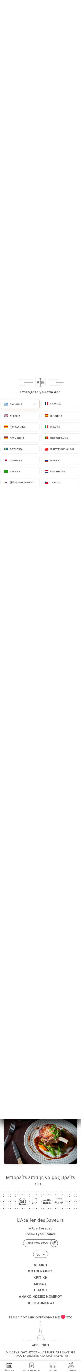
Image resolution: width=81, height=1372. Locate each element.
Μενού (40, 1284)
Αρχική (40, 1265)
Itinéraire (71, 1370)
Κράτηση (9, 1370)
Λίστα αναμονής (31, 1370)
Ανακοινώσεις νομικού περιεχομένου (40, 1300)
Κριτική (40, 1277)
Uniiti (44, 1345)
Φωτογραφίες (40, 1271)
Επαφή (40, 1290)
